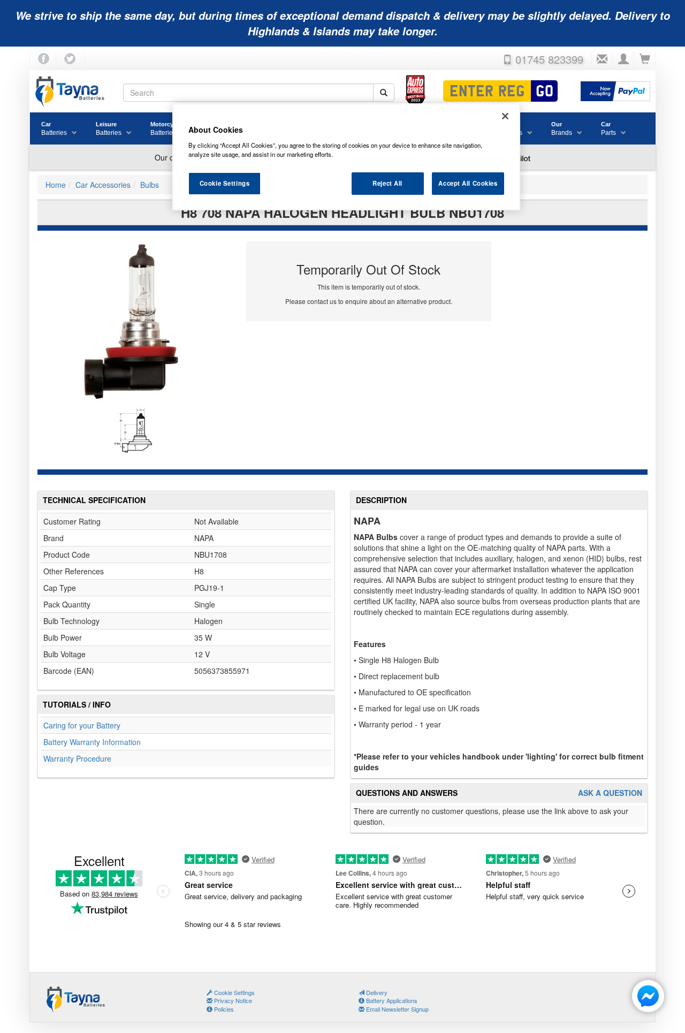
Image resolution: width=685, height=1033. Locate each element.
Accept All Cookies (467, 183)
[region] (346, 156)
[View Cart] (645, 59)
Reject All (387, 183)
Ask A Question (610, 793)
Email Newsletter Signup (396, 1009)
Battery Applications (390, 1000)
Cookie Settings (225, 183)
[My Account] (623, 59)
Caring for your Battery (81, 725)
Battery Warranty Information (92, 741)
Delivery (375, 992)
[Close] (505, 116)
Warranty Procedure (77, 758)
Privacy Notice (232, 1000)
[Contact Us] (602, 59)
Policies (223, 1009)
